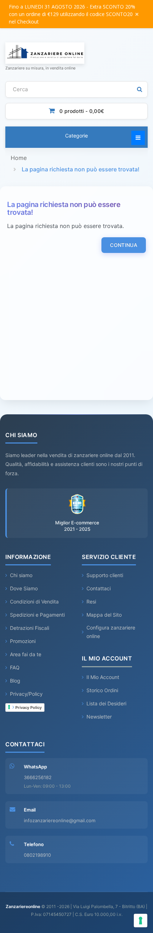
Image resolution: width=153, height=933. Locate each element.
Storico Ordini (102, 690)
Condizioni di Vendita (34, 601)
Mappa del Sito (104, 615)
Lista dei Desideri (106, 703)
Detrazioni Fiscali (29, 628)
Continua (123, 245)
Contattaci (98, 588)
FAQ (15, 667)
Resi (91, 601)
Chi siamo (21, 575)
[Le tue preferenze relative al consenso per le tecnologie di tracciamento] (140, 920)
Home (19, 157)
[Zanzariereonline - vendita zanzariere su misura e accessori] (76, 53)
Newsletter (99, 717)
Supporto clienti (104, 575)
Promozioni (23, 641)
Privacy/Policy (26, 694)
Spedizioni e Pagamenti (37, 615)
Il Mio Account (102, 677)
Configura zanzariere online (110, 631)
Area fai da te (25, 654)
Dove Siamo (24, 588)
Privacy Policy (28, 707)
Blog (15, 681)
